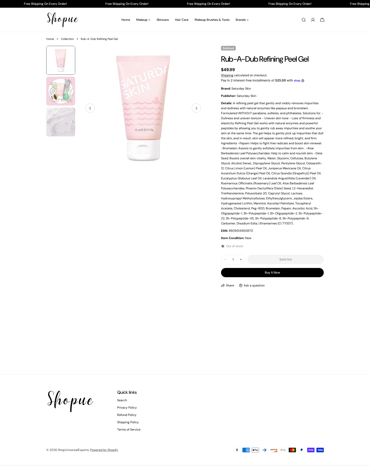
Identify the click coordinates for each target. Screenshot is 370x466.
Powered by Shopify (104, 450)
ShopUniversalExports (73, 450)
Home (50, 39)
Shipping (227, 75)
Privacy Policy (127, 408)
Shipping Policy (128, 422)
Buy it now (272, 272)
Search (122, 400)
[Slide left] (90, 108)
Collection (67, 39)
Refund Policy (126, 415)
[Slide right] (196, 108)
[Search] (304, 20)
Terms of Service (128, 429)
